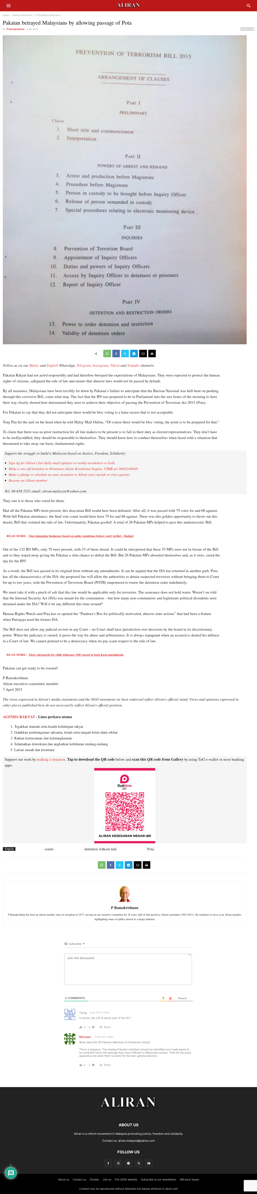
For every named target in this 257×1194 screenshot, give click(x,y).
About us (63, 1179)
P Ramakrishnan (15, 29)
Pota (150, 849)
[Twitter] (125, 353)
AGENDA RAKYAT (19, 716)
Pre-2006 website (126, 1179)
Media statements (22, 15)
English (52, 365)
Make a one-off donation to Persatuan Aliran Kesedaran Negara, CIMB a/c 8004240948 (73, 468)
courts (49, 849)
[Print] (152, 353)
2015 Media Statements (47, 15)
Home (6, 15)
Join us (107, 1179)
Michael (85, 1037)
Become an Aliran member (28, 480)
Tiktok (115, 365)
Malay (34, 365)
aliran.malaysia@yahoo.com (136, 1140)
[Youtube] (149, 1163)
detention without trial (100, 849)
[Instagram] (118, 1163)
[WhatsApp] (107, 353)
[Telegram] (134, 353)
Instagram (100, 365)
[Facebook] (116, 353)
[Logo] (128, 1113)
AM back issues (189, 1179)
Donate (94, 1179)
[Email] (143, 353)
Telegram (84, 365)
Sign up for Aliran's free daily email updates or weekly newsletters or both (62, 462)
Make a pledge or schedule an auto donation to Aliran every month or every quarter (69, 474)
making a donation (51, 759)
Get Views (247, 28)
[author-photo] (124, 901)
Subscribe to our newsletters (158, 1179)
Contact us (79, 1179)
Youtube (133, 365)
